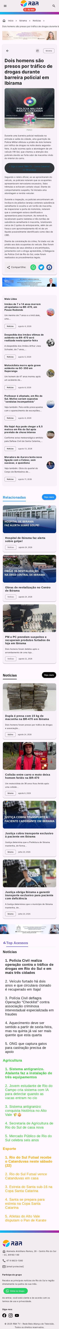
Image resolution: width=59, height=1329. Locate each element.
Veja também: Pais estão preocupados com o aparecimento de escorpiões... (23, 409)
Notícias (37, 20)
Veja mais (49, 497)
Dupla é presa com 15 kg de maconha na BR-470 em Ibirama (27, 717)
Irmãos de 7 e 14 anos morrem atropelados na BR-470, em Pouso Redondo (22, 307)
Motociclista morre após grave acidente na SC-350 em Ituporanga (22, 368)
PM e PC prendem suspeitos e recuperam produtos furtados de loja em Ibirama (27, 640)
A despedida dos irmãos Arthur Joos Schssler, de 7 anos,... (22, 348)
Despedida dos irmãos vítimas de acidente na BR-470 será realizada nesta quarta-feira (24, 337)
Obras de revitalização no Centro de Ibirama (28, 589)
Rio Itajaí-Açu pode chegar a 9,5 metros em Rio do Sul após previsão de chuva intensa (23, 429)
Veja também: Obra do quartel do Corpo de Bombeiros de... (21, 470)
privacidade (25, 1301)
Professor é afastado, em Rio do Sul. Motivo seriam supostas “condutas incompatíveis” (23, 398)
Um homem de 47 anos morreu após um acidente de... (22, 378)
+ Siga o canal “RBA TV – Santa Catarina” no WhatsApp (29, 168)
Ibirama (23, 20)
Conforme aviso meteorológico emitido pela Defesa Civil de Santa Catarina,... (23, 439)
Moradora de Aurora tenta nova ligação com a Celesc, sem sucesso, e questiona (23, 460)
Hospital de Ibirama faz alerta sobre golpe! (25, 539)
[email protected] (15, 1266)
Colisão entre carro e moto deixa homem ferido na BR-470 (27, 776)
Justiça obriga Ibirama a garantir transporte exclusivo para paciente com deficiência (29, 895)
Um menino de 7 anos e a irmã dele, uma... (22, 317)
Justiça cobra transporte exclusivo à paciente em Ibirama (29, 835)
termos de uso (9, 1301)
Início (10, 20)
